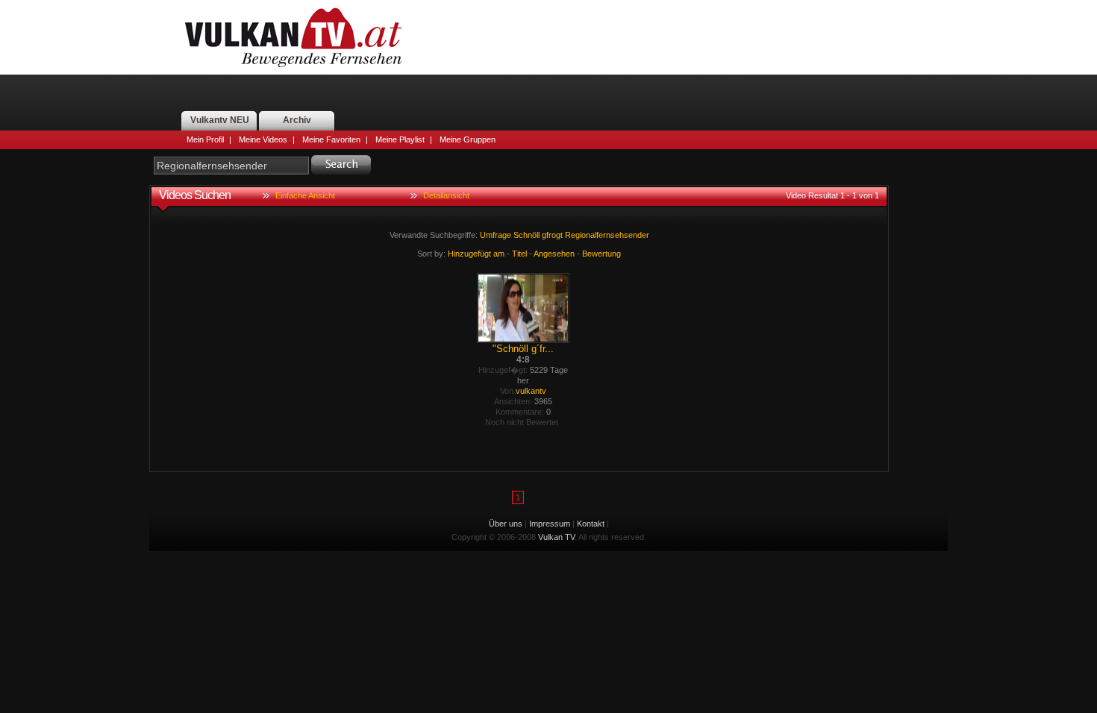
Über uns (505, 523)
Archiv (297, 120)
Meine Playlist (400, 139)
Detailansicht (446, 195)
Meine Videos (263, 139)
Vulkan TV (293, 37)
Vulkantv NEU (219, 120)
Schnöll (526, 234)
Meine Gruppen (468, 139)
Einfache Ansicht (305, 195)
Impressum (549, 523)
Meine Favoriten (331, 139)
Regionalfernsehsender (607, 234)
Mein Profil (205, 139)
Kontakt (590, 523)
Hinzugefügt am (476, 253)
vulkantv (531, 390)
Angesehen (554, 253)
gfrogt (552, 234)
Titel (519, 253)
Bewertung (601, 253)
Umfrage (495, 234)
